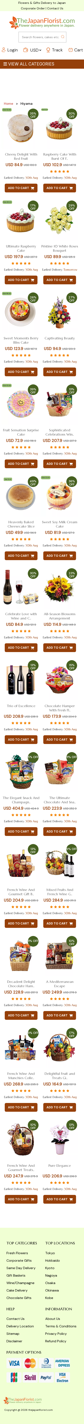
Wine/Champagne (20, 1283)
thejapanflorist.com (40, 1410)
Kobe (49, 1298)
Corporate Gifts (19, 1260)
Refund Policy (55, 1341)
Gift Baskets (15, 1275)
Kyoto (49, 1268)
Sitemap (12, 1333)
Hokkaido (52, 1260)
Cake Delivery (17, 1290)
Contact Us (55, 8)
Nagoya (51, 1275)
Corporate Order (33, 8)
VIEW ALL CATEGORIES (31, 64)
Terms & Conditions (60, 1326)
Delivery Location (20, 1326)
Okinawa (52, 1290)
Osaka (50, 1283)
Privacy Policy (56, 1333)
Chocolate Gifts (18, 1298)
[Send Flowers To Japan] (42, 23)
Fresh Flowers (17, 1253)
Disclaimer (14, 1341)
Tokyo (50, 1253)
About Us (52, 1318)
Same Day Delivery (21, 1268)
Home (8, 104)
